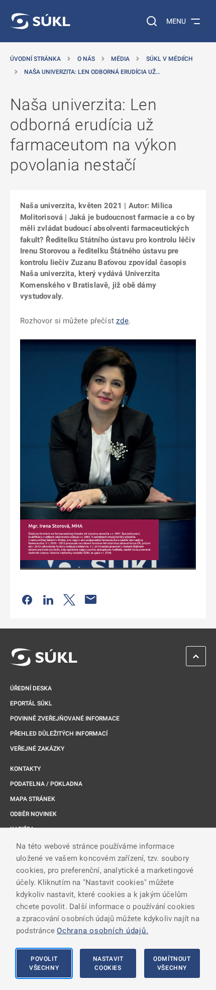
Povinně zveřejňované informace (65, 718)
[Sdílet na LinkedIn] (48, 599)
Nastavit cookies (108, 963)
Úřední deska (31, 688)
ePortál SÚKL (31, 703)
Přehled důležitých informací (58, 733)
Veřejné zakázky (37, 748)
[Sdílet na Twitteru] (69, 599)
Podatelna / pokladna (46, 783)
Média (120, 58)
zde (122, 320)
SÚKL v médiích (169, 58)
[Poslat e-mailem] (91, 599)
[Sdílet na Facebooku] (27, 599)
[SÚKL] (40, 21)
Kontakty (25, 768)
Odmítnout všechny (171, 963)
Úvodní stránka (35, 58)
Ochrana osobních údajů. (102, 930)
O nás (86, 58)
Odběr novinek (33, 814)
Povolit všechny (44, 963)
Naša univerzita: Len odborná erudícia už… (92, 71)
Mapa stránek (32, 798)
